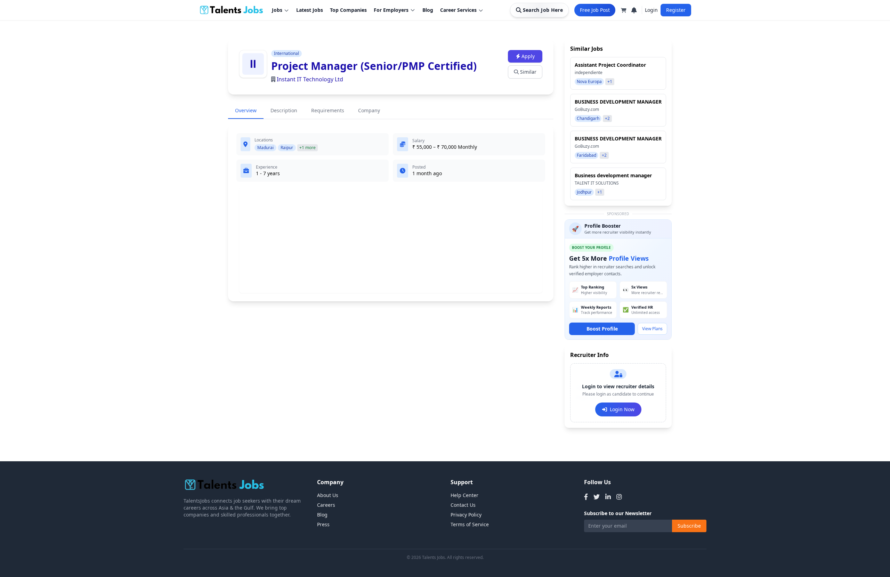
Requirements (327, 110)
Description (283, 110)
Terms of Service (470, 524)
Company (369, 110)
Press (323, 524)
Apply (528, 56)
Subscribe (689, 525)
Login (651, 10)
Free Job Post (595, 10)
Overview (246, 110)
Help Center (464, 495)
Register (676, 10)
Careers (326, 505)
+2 (607, 118)
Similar (528, 71)
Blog (427, 10)
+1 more (307, 148)
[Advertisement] (390, 240)
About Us (327, 495)
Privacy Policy (466, 514)
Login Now (622, 409)
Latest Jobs (309, 10)
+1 (609, 81)
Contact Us (463, 505)
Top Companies (348, 10)
